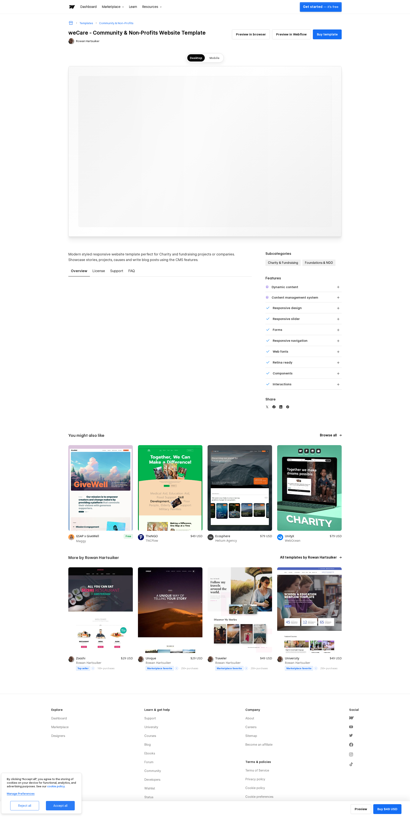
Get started (320, 7)
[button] (113, 7)
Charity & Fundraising (283, 262)
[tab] (79, 271)
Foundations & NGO (319, 262)
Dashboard (88, 7)
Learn (133, 7)
